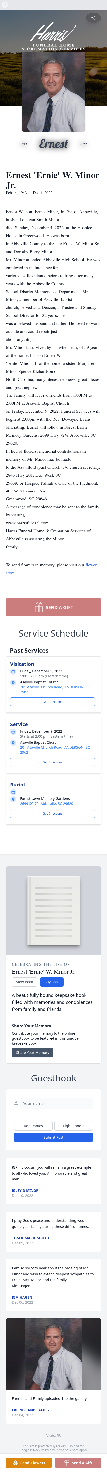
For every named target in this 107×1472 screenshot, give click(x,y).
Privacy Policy (39, 1450)
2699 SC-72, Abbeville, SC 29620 (46, 803)
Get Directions (52, 702)
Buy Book (51, 982)
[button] (53, 1354)
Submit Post (53, 1137)
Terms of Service (67, 1450)
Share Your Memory (32, 1052)
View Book (24, 982)
